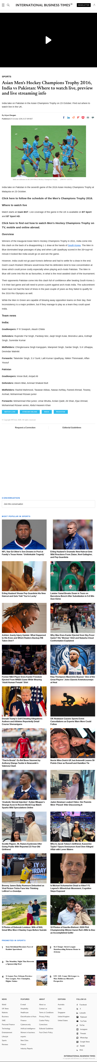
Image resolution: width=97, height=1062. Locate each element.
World (4, 1005)
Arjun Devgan (10, 115)
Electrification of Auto (28, 1017)
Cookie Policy (44, 1020)
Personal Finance (8, 1024)
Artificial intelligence (28, 1029)
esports (23, 1036)
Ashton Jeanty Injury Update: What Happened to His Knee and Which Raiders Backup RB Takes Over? (24, 638)
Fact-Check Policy (46, 1032)
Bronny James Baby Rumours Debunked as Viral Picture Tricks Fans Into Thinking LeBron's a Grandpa (23, 888)
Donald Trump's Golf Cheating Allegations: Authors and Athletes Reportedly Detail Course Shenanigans (22, 721)
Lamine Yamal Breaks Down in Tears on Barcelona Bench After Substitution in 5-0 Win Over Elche (72, 596)
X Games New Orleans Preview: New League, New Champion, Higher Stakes (19, 978)
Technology (6, 1029)
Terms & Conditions (46, 1012)
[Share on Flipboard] (78, 117)
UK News (5, 1009)
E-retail (23, 1005)
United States (63, 1020)
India (59, 1009)
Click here (8, 198)
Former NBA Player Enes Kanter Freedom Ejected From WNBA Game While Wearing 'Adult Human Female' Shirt (22, 679)
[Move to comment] (93, 117)
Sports (4, 1040)
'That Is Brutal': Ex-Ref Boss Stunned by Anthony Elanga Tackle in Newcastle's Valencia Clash (21, 763)
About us (42, 1005)
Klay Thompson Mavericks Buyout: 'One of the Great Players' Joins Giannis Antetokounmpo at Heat (72, 679)
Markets (5, 1012)
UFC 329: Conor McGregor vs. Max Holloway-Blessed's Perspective (67, 978)
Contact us (43, 1009)
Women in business (28, 1032)
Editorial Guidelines (72, 428)
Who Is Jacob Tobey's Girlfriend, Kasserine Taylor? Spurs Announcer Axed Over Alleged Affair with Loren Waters (71, 847)
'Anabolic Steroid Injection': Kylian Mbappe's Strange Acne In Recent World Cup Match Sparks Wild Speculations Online (23, 805)
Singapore (61, 1012)
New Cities (24, 1040)
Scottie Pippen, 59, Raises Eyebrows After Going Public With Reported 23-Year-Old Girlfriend (22, 847)
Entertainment (7, 1032)
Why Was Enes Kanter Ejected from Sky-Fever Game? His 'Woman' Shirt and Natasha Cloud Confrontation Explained (72, 638)
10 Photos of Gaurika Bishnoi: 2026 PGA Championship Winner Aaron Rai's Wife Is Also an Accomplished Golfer (72, 930)
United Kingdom (63, 1017)
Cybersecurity (26, 1024)
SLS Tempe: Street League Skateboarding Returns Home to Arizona (67, 949)
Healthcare (24, 1012)
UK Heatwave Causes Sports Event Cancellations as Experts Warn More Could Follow (70, 721)
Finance (23, 1020)
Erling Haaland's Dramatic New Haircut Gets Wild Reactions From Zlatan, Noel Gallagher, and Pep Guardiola (71, 554)
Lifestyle (5, 1036)
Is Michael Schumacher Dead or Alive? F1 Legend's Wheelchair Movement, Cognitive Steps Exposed (70, 888)
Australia (61, 1005)
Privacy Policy (44, 1017)
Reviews (5, 1044)
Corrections (43, 1024)
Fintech (23, 1044)
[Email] (88, 117)
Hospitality (24, 1009)
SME (4, 1020)
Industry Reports (27, 1048)
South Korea (74, 245)
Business (5, 1017)
